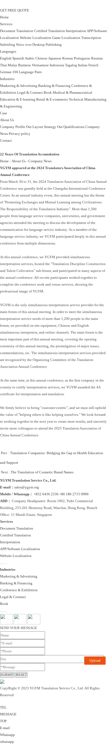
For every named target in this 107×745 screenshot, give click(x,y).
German (6, 72)
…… (3, 563)
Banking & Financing (54, 86)
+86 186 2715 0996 (74, 494)
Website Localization (35, 38)
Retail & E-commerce (52, 99)
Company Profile (12, 127)
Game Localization (66, 38)
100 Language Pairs (27, 72)
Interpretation (76, 31)
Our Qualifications (71, 127)
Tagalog (71, 65)
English (6, 58)
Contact (6, 140)
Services (6, 24)
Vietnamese (40, 65)
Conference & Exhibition (19, 590)
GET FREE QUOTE (14, 10)
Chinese (41, 58)
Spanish (18, 58)
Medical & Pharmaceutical (72, 92)
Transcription (91, 38)
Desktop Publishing (47, 44)
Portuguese (82, 58)
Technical (76, 99)
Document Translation (16, 31)
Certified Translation (49, 31)
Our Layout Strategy (41, 127)
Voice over (24, 44)
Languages (8, 51)
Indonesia (57, 65)
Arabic (30, 58)
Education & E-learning (17, 99)
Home (4, 17)
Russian (97, 58)
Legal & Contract (30, 92)
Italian (83, 65)
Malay (12, 65)
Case (3, 113)
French (93, 65)
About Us (7, 120)
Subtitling (7, 44)
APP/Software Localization (20, 549)
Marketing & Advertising (18, 86)
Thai (3, 65)
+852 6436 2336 (46, 494)
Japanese (54, 58)
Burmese (24, 65)
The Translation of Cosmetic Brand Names (42, 472)
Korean (67, 58)
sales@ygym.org (26, 487)
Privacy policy (19, 134)
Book (48, 92)
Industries (7, 79)
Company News (40, 161)
